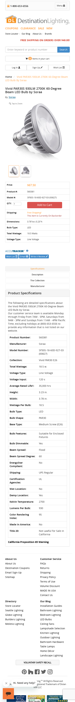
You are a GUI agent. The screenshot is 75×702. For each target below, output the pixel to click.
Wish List (57, 67)
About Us (37, 33)
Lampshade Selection (52, 628)
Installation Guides (51, 605)
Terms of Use (47, 581)
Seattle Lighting (14, 610)
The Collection (37, 280)
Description (37, 274)
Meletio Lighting (14, 623)
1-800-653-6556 (19, 6)
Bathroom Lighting (51, 610)
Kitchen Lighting (49, 633)
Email (23, 256)
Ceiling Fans (47, 623)
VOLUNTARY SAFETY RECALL (37, 662)
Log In (15, 67)
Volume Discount (50, 586)
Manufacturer (38, 286)
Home (9, 76)
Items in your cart (39, 58)
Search (63, 49)
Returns (44, 568)
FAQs (43, 563)
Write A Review (38, 256)
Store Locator (11, 33)
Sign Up (36, 67)
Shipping (45, 572)
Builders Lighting (15, 619)
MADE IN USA (48, 590)
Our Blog (26, 33)
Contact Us (46, 595)
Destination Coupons (17, 568)
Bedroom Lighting (50, 614)
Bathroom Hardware (52, 642)
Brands (48, 33)
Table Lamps (47, 646)
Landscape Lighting (51, 655)
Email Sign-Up (13, 572)
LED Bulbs (46, 619)
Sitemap (10, 577)
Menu (62, 6)
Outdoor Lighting (50, 637)
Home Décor (47, 651)
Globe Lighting (13, 614)
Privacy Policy (48, 577)
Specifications (37, 268)
